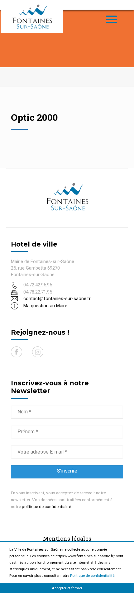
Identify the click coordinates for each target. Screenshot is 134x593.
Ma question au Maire (45, 305)
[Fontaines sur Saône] (32, 16)
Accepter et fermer (67, 588)
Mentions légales (67, 538)
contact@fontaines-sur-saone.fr (57, 298)
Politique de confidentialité (92, 575)
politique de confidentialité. (47, 506)
